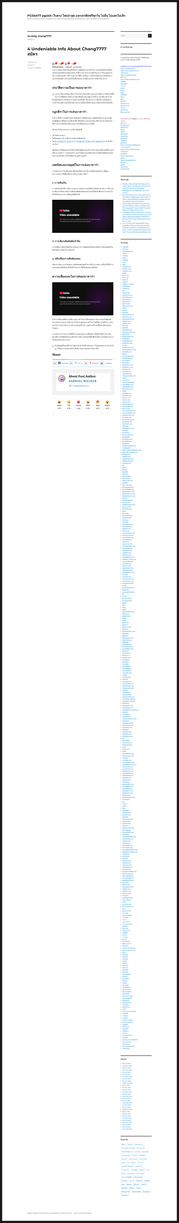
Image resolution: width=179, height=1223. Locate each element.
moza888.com (127, 564)
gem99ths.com (127, 439)
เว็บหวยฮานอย (126, 1042)
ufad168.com (126, 813)
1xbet (124, 262)
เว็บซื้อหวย (125, 1031)
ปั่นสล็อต (124, 926)
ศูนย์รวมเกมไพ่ (126, 944)
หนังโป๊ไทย (124, 154)
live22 (123, 97)
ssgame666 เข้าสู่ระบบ (129, 765)
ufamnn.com (126, 823)
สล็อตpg (124, 981)
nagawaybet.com (127, 568)
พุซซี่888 (123, 82)
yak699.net (126, 885)
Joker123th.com (127, 481)
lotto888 (125, 522)
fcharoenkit (141, 1148)
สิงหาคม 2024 (126, 1116)
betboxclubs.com (128, 336)
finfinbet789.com (128, 415)
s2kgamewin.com (128, 688)
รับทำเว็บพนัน (126, 941)
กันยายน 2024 (126, 1114)
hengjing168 (126, 448)
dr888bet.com (126, 393)
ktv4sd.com (126, 502)
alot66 (124, 308)
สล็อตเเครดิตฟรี (126, 998)
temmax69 (126, 782)
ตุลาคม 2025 (126, 1085)
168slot (124, 253)
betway (124, 345)
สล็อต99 (124, 976)
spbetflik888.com (128, 754)
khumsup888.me (127, 487)
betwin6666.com (128, 347)
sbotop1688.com (127, 706)
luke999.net (126, 529)
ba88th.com (126, 323)
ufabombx (125, 810)
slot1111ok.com (127, 743)
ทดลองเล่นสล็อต (127, 915)
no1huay (125, 575)
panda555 (125, 590)
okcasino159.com (128, 579)
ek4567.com (126, 400)
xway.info (125, 882)
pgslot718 (125, 623)
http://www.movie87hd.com (130, 79)
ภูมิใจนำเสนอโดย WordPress (83, 1213)
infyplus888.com (127, 459)
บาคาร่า (123, 86)
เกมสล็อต (125, 1018)
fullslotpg (124, 95)
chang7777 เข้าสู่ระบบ (65, 141)
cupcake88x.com (127, 385)
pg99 (122, 92)
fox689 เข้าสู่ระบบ (126, 1151)
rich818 (124, 675)
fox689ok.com (127, 422)
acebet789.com (127, 295)
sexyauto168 (126, 716)
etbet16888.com (127, 404)
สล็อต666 (125, 965)
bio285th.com (126, 352)
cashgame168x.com (128, 376)
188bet (124, 258)
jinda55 (134, 1155)
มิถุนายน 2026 (126, 1068)
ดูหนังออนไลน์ (125, 103)
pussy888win (126, 671)
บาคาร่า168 (125, 922)
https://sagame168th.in (128, 75)
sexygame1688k (127, 723)
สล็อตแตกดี (125, 1000)
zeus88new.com (127, 898)
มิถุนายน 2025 (126, 1094)
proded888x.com (127, 649)
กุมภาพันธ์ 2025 (127, 1103)
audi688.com (126, 321)
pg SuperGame (127, 601)
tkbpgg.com (126, 795)
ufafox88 (125, 817)
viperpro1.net (126, 861)
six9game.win (127, 732)
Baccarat (125, 326)
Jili (123, 465)
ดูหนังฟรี (123, 101)
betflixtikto (126, 339)
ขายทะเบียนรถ (126, 900)
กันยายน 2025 (126, 1087)
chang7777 (99, 141)
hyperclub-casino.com (129, 452)
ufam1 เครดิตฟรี (126, 1177)
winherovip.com (127, 874)
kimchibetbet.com (128, 489)
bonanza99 (126, 360)
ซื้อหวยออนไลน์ (125, 112)
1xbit (123, 264)
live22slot (125, 513)
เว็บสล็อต (125, 1038)
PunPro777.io (126, 658)
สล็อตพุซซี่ (125, 985)
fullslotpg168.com (128, 428)
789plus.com (126, 267)
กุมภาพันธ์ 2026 (127, 1077)
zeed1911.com (126, 891)
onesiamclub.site (127, 583)
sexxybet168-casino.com (130, 710)
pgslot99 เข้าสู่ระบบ (127, 1166)
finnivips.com (126, 417)
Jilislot (124, 468)
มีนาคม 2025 (126, 1101)
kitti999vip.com (127, 500)
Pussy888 (125, 664)
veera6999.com (127, 848)
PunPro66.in (126, 653)
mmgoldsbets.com (128, 557)
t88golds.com (126, 778)
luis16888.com (127, 526)
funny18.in (125, 433)
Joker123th (125, 478)
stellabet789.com (128, 771)
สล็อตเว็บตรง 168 (127, 996)
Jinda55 (124, 470)
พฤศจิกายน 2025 (127, 1083)
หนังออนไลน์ (126, 1007)
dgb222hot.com (127, 389)
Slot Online (125, 740)
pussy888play (126, 668)
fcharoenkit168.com (129, 411)
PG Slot (124, 596)
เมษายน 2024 (126, 1125)
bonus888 (124, 138)
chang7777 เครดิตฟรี (34, 68)
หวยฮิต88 (125, 1013)
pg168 (124, 603)
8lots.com (125, 275)
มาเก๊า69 (125, 937)
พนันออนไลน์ (126, 930)
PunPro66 (125, 651)
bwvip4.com (126, 369)
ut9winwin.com (127, 845)
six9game (125, 730)
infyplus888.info (127, 461)
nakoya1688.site (127, 570)
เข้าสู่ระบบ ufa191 (127, 1020)
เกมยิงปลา (125, 1016)
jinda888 (125, 472)
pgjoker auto (126, 616)
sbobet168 (125, 703)
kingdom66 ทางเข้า (128, 492)
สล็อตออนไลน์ (126, 989)
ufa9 (123, 808)
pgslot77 (125, 625)
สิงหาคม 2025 (126, 1090)
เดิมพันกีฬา (125, 1029)
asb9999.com (126, 317)
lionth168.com (127, 509)
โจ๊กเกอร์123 (126, 1048)
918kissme (125, 288)
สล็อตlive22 (125, 979)
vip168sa (125, 858)
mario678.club (127, 544)
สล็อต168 (125, 957)
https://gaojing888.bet (128, 160)
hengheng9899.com (129, 446)
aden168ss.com (127, 297)
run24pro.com (127, 682)
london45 (125, 520)
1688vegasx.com (127, 251)
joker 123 (123, 77)
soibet (124, 751)
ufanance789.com (128, 828)
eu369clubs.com (127, 406)
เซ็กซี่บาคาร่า (126, 1027)
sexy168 (125, 712)
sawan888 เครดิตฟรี (128, 699)
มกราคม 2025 (126, 1105)
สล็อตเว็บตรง (124, 73)
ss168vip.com (126, 760)
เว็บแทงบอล (125, 1044)
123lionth (125, 247)
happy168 (125, 443)
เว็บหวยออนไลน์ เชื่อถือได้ (129, 1040)
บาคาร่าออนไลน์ (125, 147)
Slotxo (124, 747)
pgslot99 (124, 143)
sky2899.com (126, 734)
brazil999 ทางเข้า (127, 365)
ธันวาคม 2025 (126, 1081)
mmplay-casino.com (129, 559)
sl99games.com (127, 736)
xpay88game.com (128, 880)
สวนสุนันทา (125, 1005)
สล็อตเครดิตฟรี (126, 992)
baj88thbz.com (127, 330)
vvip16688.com (127, 867)
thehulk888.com (127, 786)
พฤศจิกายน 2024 (127, 1109)
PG (123, 594)
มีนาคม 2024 (126, 1127)
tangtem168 (126, 780)
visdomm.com (127, 865)
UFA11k (124, 804)
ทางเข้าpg (125, 917)
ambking (125, 312)
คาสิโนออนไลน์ (126, 904)
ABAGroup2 (126, 293)
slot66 (123, 132)
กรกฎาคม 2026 (127, 1066)
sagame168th (126, 695)
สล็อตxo (124, 983)
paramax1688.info (128, 592)
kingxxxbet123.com (128, 494)
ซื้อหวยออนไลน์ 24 (128, 906)
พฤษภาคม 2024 (127, 1122)
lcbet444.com (126, 507)
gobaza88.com (127, 441)
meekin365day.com (128, 546)
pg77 (124, 605)
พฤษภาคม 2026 (127, 1070)
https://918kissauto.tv (128, 68)
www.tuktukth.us (128, 876)
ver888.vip (125, 854)
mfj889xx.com (127, 550)
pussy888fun (126, 666)
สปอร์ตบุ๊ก (125, 946)
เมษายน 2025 (126, 1098)
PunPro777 (126, 655)
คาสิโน (124, 902)
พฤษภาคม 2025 (127, 1096)
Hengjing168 (125, 125)
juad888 (125, 483)
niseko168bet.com (128, 572)
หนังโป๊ (124, 1009)
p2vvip (124, 585)
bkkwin (124, 354)
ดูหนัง (122, 99)
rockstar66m (126, 677)
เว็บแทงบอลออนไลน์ (128, 1046)
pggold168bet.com (128, 612)
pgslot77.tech (126, 627)
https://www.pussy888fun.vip (130, 145)
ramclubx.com (127, 673)
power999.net (127, 644)
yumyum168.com (128, 887)
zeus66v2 (125, 896)
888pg (124, 273)
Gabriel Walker (83, 381)
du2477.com (126, 398)
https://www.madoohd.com (130, 71)
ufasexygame (126, 830)
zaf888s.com (126, 889)
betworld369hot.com (129, 350)
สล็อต (124, 952)
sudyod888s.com (127, 773)
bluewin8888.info (128, 356)
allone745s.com (127, 306)
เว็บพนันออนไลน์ (127, 1035)
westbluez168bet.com (129, 872)
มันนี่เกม (124, 935)
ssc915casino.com (128, 762)
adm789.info (126, 299)
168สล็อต (125, 256)
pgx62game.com (127, 638)
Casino (124, 378)
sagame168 (126, 692)
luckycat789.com (128, 524)
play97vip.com (127, 640)
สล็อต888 (123, 141)
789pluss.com (127, 271)
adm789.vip (126, 304)
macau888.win (127, 540)
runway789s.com (128, 684)
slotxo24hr (126, 749)
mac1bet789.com (128, 535)
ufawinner (125, 834)
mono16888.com (127, 561)
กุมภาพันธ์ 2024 (127, 1129)
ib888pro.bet (126, 454)
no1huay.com (126, 577)
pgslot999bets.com (128, 631)
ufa (123, 802)
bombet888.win (127, 358)
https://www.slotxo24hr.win (130, 149)
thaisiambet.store (128, 784)
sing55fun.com (127, 727)
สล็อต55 (124, 961)
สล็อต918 (125, 972)
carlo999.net (126, 371)
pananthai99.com (128, 588)
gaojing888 (126, 437)
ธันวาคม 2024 (126, 1107)
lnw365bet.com (127, 516)
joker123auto (126, 476)
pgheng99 (125, 614)
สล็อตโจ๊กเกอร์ (126, 1003)
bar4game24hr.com (128, 332)
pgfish (124, 609)
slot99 (123, 130)
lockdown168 (126, 518)
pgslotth (125, 636)
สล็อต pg (125, 955)
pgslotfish (125, 633)
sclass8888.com (127, 708)
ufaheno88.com (127, 819)
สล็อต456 (125, 959)
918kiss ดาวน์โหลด (128, 284)
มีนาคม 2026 (126, 1074)
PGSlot (124, 620)
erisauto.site (126, 402)
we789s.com (126, 869)
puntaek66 (125, 660)
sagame (124, 690)
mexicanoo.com (127, 548)
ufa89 (124, 806)
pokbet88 (125, 642)
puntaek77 (125, 662)
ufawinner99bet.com (129, 837)
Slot (123, 738)
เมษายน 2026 (126, 1072)
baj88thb (125, 328)
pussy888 (124, 84)
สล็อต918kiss (126, 974)
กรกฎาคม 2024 (127, 1118)
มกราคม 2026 (126, 1079)
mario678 (125, 542)
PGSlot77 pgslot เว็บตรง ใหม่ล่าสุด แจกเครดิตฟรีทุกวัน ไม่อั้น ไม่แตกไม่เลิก (76, 15)
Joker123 (125, 474)
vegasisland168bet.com (130, 850)
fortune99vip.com (128, 419)
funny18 (125, 430)
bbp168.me (125, 334)
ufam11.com (126, 821)
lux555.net (125, 531)
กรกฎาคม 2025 (127, 1092)
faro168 (132, 1148)
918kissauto (126, 286)
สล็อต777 (125, 968)
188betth (125, 260)
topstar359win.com (128, 797)
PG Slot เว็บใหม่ (127, 599)
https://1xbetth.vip (127, 156)
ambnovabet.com (128, 315)
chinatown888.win (128, 382)
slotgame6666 (127, 745)
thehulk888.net (127, 789)
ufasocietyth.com (128, 832)
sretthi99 (125, 758)
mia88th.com (126, 553)
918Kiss (124, 282)
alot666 (125, 310)
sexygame (125, 721)
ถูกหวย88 (125, 913)
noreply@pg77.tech (81, 386)
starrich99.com (127, 767)
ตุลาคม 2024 (126, 1111)
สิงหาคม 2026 (126, 1063)
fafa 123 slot (126, 409)
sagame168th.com (128, 697)
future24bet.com (127, 435)
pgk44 (124, 618)
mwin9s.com (126, 566)
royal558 (125, 679)
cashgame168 (126, 374)
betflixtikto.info (127, 341)
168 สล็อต (125, 249)
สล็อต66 (124, 963)
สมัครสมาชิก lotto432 (129, 948)
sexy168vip (126, 714)
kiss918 (123, 162)
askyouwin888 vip (128, 319)
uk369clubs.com (127, 839)
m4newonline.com (128, 533)
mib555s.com (126, 555)
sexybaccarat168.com (129, 719)
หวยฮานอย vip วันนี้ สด (129, 1011)
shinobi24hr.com (128, 725)
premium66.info (127, 647)
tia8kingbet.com (127, 791)
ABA (123, 291)
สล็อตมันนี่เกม (126, 987)
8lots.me (125, 280)
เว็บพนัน (124, 1033)
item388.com (126, 463)
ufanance (125, 826)
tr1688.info (126, 799)
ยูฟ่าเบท (124, 939)
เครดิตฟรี (125, 1024)
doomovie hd (125, 169)
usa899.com (126, 841)
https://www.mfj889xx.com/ (132, 450)
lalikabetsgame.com (128, 505)
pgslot (123, 88)
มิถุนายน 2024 (126, 1120)
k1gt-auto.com (127, 485)
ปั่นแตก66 (125, 928)
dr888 (124, 391)
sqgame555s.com (128, 756)
